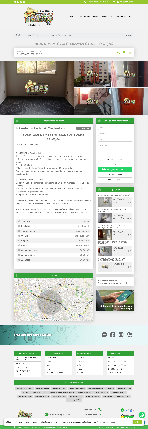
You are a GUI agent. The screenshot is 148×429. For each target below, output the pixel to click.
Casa (48, 365)
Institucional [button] (83, 16)
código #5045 (59, 396)
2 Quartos (81, 361)
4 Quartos (81, 369)
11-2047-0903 (92, 2)
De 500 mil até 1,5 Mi (116, 369)
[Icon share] (15, 2)
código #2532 (101, 392)
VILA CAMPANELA (23, 367)
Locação (27, 35)
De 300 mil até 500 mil (117, 365)
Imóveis (73, 16)
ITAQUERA (20, 363)
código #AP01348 (24, 389)
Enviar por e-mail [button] (116, 160)
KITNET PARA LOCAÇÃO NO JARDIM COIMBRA (112, 243)
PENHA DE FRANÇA (23, 371)
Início (19, 35)
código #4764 (124, 388)
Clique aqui (102, 283)
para (42, 388)
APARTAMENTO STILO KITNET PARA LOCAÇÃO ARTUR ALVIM (112, 227)
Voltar (130, 35)
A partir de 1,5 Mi (114, 373)
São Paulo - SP (39, 35)
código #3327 (73, 400)
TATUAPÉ (19, 375)
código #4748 (84, 392)
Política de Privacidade (106, 422)
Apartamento (52, 35)
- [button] (17, 284)
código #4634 (42, 396)
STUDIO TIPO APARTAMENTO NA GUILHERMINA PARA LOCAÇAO (111, 259)
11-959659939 (109, 2)
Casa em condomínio (54, 373)
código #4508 (38, 392)
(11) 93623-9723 (126, 2)
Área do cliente (123, 16)
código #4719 (76, 396)
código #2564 (59, 388)
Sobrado (49, 361)
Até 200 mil (112, 357)
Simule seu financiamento (103, 16)
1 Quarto (80, 357)
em (101, 388)
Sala (48, 369)
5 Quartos (81, 373)
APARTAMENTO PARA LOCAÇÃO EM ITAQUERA (112, 210)
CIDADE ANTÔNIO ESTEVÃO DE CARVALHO (26, 358)
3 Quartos (81, 365)
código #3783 (93, 396)
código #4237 (122, 396)
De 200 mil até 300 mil (117, 361)
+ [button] (17, 281)
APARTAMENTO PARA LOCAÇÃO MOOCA (114, 195)
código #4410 (25, 396)
